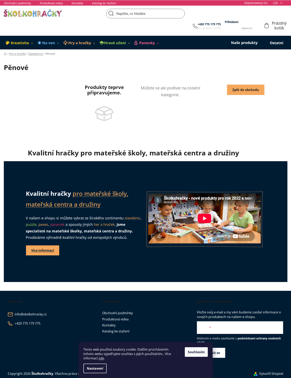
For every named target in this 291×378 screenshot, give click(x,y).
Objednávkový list (256, 3)
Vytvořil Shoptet (271, 373)
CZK (276, 3)
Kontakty (77, 3)
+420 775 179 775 (209, 24)
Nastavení (95, 368)
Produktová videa (51, 3)
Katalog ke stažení (104, 3)
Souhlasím (196, 352)
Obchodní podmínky (17, 3)
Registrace (247, 28)
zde (101, 358)
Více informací (42, 250)
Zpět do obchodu (245, 90)
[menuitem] (19, 43)
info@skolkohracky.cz (31, 314)
